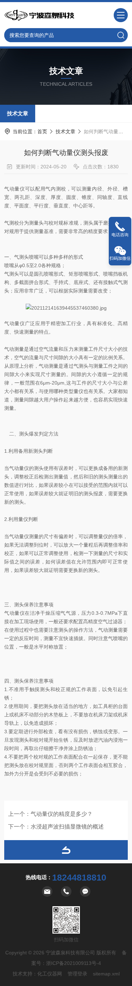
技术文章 (17, 113)
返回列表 (66, 850)
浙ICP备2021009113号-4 (73, 963)
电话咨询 (120, 234)
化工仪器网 (49, 974)
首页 (42, 131)
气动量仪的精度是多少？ (62, 814)
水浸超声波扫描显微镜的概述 (67, 827)
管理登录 (77, 974)
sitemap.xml (106, 974)
